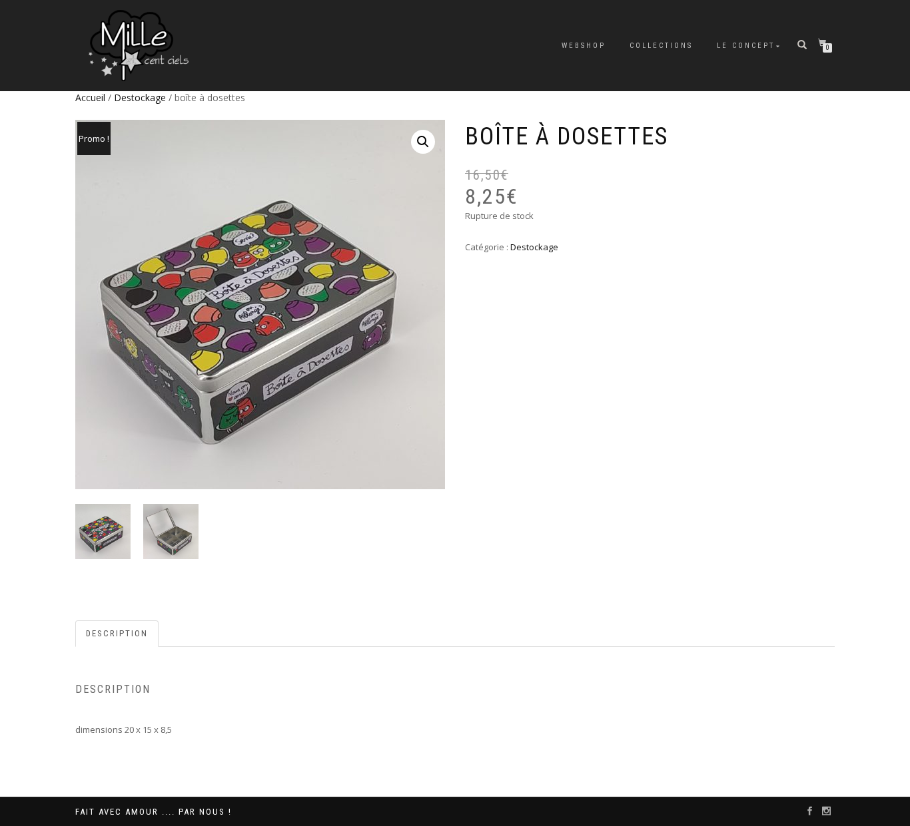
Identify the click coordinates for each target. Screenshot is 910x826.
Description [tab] (117, 633)
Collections (661, 45)
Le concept (746, 45)
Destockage (140, 97)
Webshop (584, 45)
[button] (423, 142)
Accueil (90, 97)
